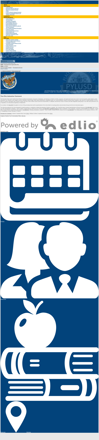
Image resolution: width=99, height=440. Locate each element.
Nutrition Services (10, 47)
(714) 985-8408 (88, 107)
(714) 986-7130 (73, 90)
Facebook (1, 54)
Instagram (1, 57)
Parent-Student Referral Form (12, 30)
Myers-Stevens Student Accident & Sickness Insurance (13, 26)
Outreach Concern (10, 29)
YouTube (1, 59)
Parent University (9, 48)
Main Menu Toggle (5, 2)
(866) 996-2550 (89, 92)
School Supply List (10, 32)
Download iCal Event (17, 67)
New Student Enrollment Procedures (13, 28)
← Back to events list (6, 71)
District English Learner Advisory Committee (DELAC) (13, 41)
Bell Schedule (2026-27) (11, 22)
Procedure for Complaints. (6, 113)
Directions (28, 432)
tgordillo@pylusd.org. (54, 108)
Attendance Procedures (11, 21)
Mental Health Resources (11, 24)
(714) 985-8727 (25, 109)
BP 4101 (23, 116)
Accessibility (95, 92)
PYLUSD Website (10, 49)
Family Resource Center (11, 45)
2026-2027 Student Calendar (12, 39)
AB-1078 (11, 105)
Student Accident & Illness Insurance (14, 51)
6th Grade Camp (9, 35)
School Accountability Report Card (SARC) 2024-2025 (13, 14)
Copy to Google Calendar (6, 67)
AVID (7, 11)
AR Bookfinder (9, 19)
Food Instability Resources (11, 23)
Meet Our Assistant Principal (12, 9)
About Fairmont (9, 7)
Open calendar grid (16, 71)
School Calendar (4, 68)
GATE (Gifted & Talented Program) (13, 12)
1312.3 (27, 113)
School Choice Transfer (11, 50)
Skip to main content (5, 1)
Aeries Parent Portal (10, 18)
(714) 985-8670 (45, 108)
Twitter (1, 56)
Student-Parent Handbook (11, 33)
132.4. (51, 113)
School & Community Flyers (12, 34)
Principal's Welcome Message (12, 8)
